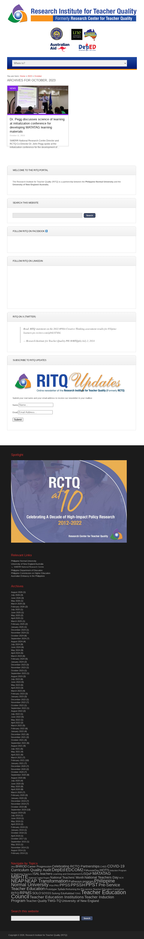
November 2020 (18, 769)
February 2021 (18, 760)
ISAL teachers (42, 874)
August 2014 (16, 850)
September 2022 (18, 708)
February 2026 (18, 607)
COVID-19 (115, 866)
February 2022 (18, 728)
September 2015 (18, 842)
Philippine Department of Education (27, 570)
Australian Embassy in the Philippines (28, 576)
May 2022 (15, 720)
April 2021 (15, 755)
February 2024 (18, 659)
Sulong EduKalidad (63, 893)
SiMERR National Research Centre (29, 567)
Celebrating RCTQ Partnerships (76, 866)
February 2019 (18, 827)
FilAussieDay (91, 870)
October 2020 (17, 772)
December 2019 (18, 801)
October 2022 (17, 705)
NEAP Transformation (46, 880)
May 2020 (15, 786)
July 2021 (15, 749)
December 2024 (18, 630)
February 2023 (18, 694)
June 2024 (16, 647)
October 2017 (17, 839)
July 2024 (15, 644)
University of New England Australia (27, 564)
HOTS (104, 870)
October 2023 (17, 670)
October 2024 (17, 636)
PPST (92, 884)
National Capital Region (39, 878)
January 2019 (17, 830)
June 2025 (16, 612)
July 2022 (15, 714)
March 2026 (16, 604)
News (13, 88)
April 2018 (15, 836)
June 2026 (16, 598)
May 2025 (15, 615)
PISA (51, 885)
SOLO (36, 893)
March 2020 (16, 792)
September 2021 (18, 743)
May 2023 (15, 685)
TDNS (77, 893)
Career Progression (39, 866)
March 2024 (16, 656)
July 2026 (15, 595)
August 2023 (16, 676)
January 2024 (17, 662)
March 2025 (16, 621)
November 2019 (18, 804)
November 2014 (18, 847)
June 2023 (16, 682)
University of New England (80, 901)
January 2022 (17, 731)
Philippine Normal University (23, 561)
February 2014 (18, 853)
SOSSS (46, 893)
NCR (121, 878)
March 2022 (16, 725)
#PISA (62, 328)
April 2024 (15, 653)
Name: (16, 405)
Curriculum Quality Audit (31, 870)
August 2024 (16, 641)
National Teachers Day (101, 877)
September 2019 (18, 810)
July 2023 (15, 679)
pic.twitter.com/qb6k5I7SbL (46, 332)
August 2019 (16, 813)
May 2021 (15, 752)
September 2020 (18, 775)
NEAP (17, 881)
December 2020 (18, 766)
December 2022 (18, 699)
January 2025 (17, 627)
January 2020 (17, 798)
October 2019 (17, 807)
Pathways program (81, 881)
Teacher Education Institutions (57, 897)
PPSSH (78, 885)
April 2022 (15, 723)
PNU (56, 885)
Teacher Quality (36, 900)
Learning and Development (67, 874)
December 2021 (18, 734)
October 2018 (17, 833)
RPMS (26, 892)
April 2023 (15, 688)
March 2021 (16, 757)
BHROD (21, 866)
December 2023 (18, 665)
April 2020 (15, 789)
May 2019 (15, 821)
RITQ (15, 893)
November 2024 (18, 633)
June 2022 (16, 717)
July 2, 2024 (88, 340)
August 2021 (16, 746)
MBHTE (19, 877)
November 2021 (18, 737)
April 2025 (15, 618)
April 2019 (15, 824)
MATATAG (101, 873)
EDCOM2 (74, 869)
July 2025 (15, 609)
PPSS (65, 885)
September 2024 (18, 638)
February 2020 (18, 795)
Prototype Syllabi (55, 889)
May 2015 (15, 844)
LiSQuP (86, 873)
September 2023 (18, 673)
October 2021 (17, 740)
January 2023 (17, 696)
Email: (15, 412)
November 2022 (18, 702)
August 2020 (16, 778)
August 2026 (16, 592)
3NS (13, 867)
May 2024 (15, 650)
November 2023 (18, 667)
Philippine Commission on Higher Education (30, 573)
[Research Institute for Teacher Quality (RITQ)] (72, 23)
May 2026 (15, 601)
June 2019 (16, 818)
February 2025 (18, 624)
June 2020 (16, 784)
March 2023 (16, 691)
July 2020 (15, 781)
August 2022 (16, 711)
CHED (103, 866)
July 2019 (15, 815)
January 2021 (17, 763)
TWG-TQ (54, 901)
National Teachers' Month (67, 877)
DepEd (58, 869)
